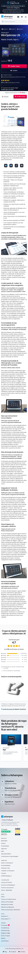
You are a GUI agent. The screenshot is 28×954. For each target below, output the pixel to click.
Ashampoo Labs (5, 868)
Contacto (3, 873)
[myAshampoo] (18, 17)
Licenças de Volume (6, 882)
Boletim (3, 938)
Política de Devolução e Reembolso (10, 909)
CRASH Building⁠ (5, 876)
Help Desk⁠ (4, 916)
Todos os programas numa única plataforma (10, 753)
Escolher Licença (15, 66)
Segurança (4, 848)
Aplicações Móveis (6, 854)
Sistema (3, 843)
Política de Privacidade (7, 902)
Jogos (2, 851)
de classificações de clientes (10, 82)
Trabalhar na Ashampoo (7, 870)
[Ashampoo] (7, 816)
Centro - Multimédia (6, 890)
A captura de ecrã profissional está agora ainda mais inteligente (13, 7)
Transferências (5, 928)
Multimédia (4, 841)
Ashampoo (5, 941)
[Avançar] (25, 747)
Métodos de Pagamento (7, 907)
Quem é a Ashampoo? (7, 863)
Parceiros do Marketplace (8, 885)
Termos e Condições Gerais (8, 899)
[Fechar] (26, 1)
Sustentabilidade (5, 865)
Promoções (5, 925)
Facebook (13, 951)
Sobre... (3, 896)
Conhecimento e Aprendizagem (9, 856)
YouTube (22, 951)
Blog (6, 951)
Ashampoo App (5, 930)
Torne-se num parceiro (7, 887)
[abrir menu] (25, 17)
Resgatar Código (5, 933)
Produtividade (5, 846)
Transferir (14, 70)
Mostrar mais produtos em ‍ (15, 92)
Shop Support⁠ (5, 919)
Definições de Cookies (7, 904)
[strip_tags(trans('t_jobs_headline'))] (17, 831)
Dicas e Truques (5, 935)
